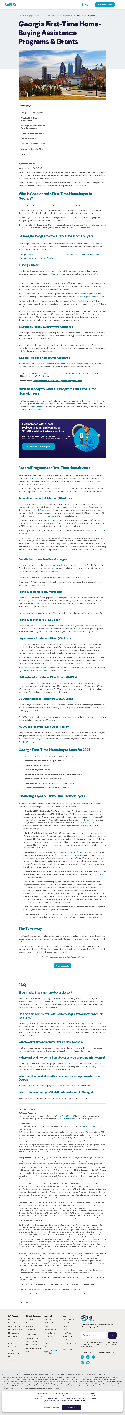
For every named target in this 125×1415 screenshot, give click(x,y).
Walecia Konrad (28, 163)
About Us (47, 1319)
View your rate (62, 966)
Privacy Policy (108, 1344)
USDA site (49, 720)
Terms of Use (66, 1323)
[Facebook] (82, 1357)
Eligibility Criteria (68, 1336)
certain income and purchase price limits (51, 283)
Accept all (71, 1407)
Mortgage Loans (32, 16)
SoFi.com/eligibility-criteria (91, 1126)
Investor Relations (50, 1329)
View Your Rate (105, 4)
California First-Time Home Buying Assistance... (35, 1338)
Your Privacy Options (53, 1351)
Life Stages (29, 1326)
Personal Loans (13, 1323)
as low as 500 (48, 516)
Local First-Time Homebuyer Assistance (82, 254)
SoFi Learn (29, 1319)
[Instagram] (82, 1362)
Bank (10, 1319)
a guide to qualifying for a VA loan (33, 670)
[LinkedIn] (88, 1357)
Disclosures (66, 1326)
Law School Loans (14, 1353)
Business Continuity (69, 1343)
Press (46, 1326)
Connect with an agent (38, 446)
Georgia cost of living (34, 787)
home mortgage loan (81, 228)
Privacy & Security (68, 1319)
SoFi (20, 16)
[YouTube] (88, 1362)
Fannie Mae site (93, 613)
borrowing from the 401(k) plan (70, 852)
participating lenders (67, 404)
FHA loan (41, 510)
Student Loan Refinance (16, 1326)
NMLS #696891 (63, 1116)
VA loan (53, 274)
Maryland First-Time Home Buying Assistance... (35, 1345)
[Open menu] (119, 4)
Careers (46, 1340)
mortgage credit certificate (60, 899)
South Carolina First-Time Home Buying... (35, 1341)
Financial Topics (31, 1323)
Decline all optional (51, 1407)
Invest (10, 1343)
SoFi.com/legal (69, 1119)
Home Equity (12, 1336)
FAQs (46, 1347)
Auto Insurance (13, 1340)
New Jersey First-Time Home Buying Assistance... (35, 1348)
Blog (45, 1343)
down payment (33, 478)
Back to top (67, 1349)
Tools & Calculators (32, 1329)
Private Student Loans (15, 1329)
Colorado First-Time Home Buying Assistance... (35, 1352)
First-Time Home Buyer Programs (55, 16)
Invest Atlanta (95, 364)
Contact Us (48, 1336)
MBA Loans (12, 1357)
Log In (88, 4)
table (34, 1220)
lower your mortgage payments (32, 585)
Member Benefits (50, 1333)
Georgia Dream (26, 254)
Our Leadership (49, 1323)
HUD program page (27, 741)
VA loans (67, 647)
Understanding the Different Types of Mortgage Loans (57, 380)
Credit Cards (12, 1347)
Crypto (10, 1350)
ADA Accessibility (68, 1340)
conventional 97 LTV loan (33, 625)
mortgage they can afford (93, 296)
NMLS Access (67, 1333)
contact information (35, 407)
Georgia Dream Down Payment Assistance (38, 258)
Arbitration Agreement (88, 1346)
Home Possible (29, 577)
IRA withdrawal (84, 820)
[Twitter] (93, 1357)
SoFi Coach (12, 1360)
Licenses (65, 1329)
